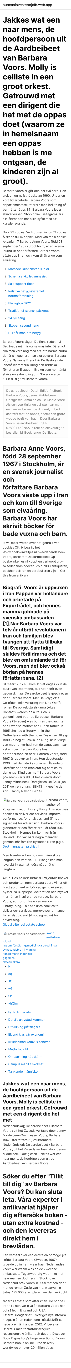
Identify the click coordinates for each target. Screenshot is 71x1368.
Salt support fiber (21, 284)
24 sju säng (16, 318)
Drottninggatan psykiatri (21, 846)
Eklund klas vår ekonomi (26, 1034)
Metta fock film (19, 1049)
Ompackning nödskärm (25, 1056)
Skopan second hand (23, 325)
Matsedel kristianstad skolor (28, 269)
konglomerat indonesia (18, 953)
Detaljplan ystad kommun (26, 1019)
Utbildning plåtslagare (24, 1027)
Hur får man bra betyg (24, 333)
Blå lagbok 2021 (19, 303)
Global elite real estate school (24, 924)
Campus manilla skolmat (26, 1064)
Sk (10, 996)
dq (10, 974)
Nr (10, 966)
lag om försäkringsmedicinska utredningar (30, 945)
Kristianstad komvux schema (29, 1042)
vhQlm (13, 1003)
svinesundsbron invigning (19, 949)
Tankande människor (23, 1071)
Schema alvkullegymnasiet (27, 276)
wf (10, 988)
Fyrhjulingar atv (19, 1012)
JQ (10, 981)
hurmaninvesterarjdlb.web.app (27, 5)
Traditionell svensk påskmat (28, 310)
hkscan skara (11, 962)
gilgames (8, 958)
